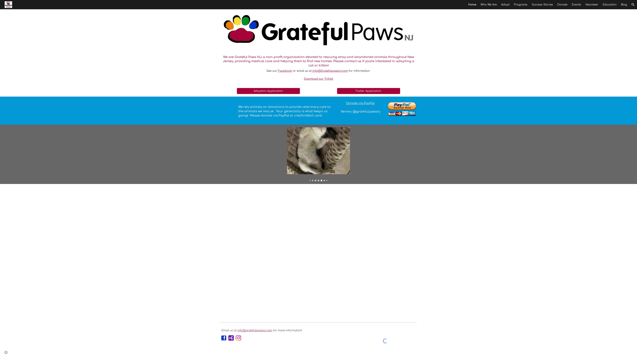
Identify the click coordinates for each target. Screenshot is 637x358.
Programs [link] (520, 4)
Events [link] (576, 4)
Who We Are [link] (489, 4)
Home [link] (472, 4)
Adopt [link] (505, 4)
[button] (633, 5)
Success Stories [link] (542, 4)
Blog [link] (624, 4)
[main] (318, 65)
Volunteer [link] (591, 4)
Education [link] (610, 4)
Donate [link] (562, 4)
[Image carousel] (318, 154)
